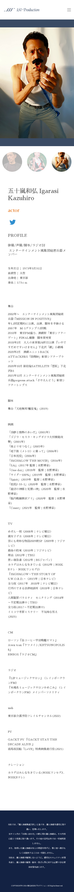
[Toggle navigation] (69, 10)
